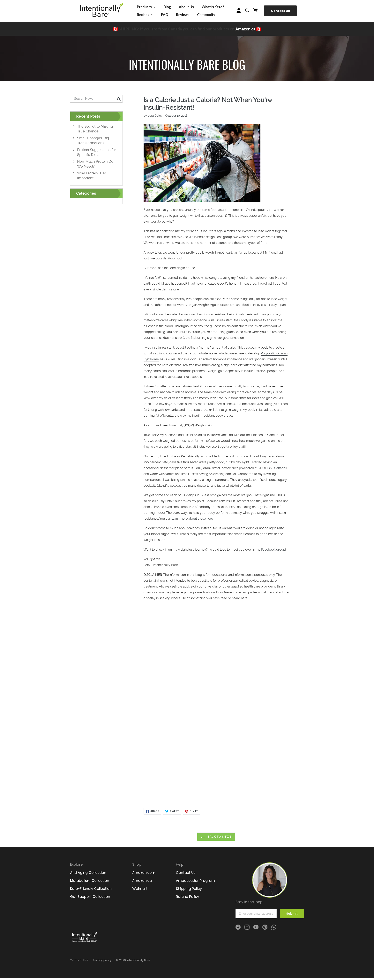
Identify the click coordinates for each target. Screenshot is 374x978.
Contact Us (280, 11)
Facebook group (273, 549)
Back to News (219, 836)
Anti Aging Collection (88, 872)
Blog (167, 7)
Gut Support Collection (90, 896)
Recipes (143, 14)
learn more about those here (192, 518)
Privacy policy (102, 960)
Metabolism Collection (89, 880)
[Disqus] (216, 657)
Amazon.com (143, 872)
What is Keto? (213, 7)
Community (206, 14)
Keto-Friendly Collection (91, 888)
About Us (186, 7)
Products (144, 7)
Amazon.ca (245, 28)
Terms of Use (79, 960)
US (270, 468)
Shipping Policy (189, 888)
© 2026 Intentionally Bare (133, 960)
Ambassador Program (195, 880)
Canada (279, 468)
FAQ (164, 14)
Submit (292, 913)
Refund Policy (187, 896)
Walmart (139, 888)
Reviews (182, 14)
